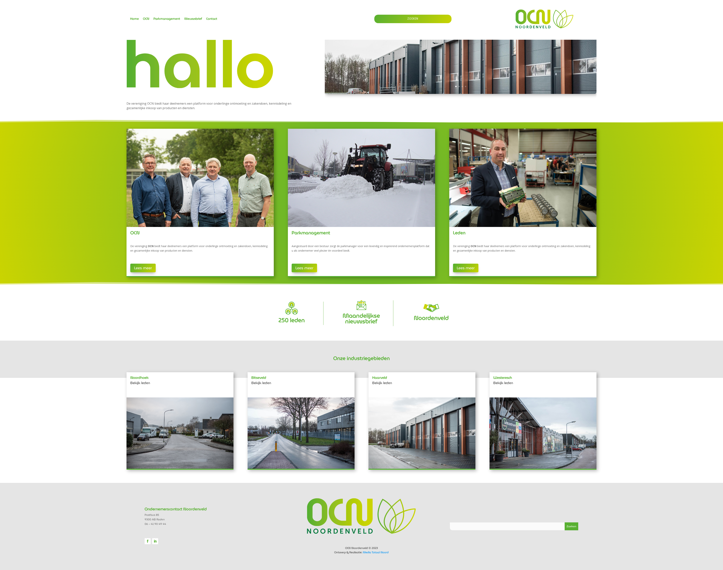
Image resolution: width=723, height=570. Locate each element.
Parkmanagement (166, 19)
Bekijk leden (140, 383)
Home (134, 19)
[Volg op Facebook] (148, 541)
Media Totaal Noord (376, 552)
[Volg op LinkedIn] (155, 541)
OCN (146, 19)
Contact (211, 19)
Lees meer (143, 268)
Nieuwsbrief (193, 19)
